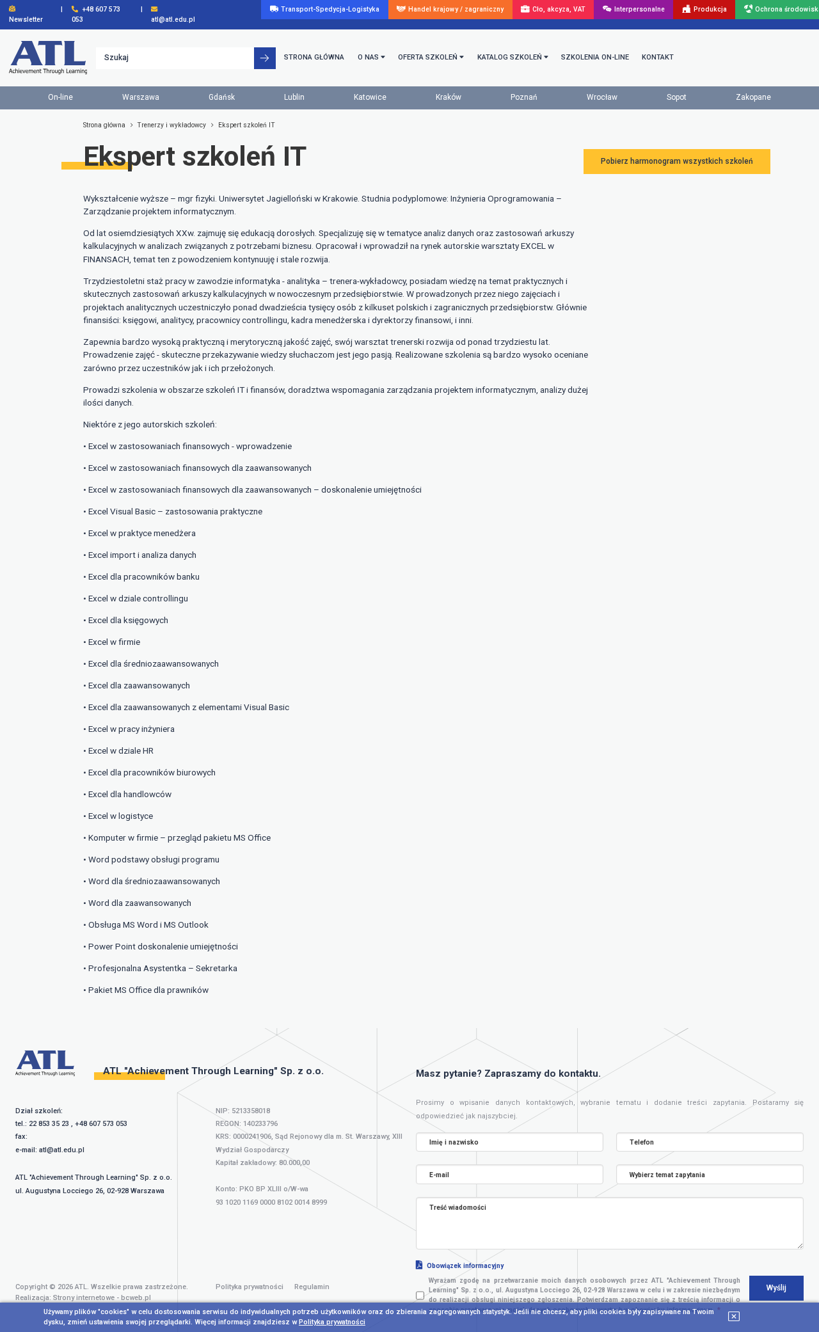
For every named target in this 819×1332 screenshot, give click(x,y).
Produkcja (710, 9)
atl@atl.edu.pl (61, 1150)
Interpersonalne (639, 9)
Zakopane (753, 97)
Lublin (294, 97)
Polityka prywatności (249, 1287)
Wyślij (776, 1287)
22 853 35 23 (49, 1124)
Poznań (524, 97)
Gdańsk (222, 97)
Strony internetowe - (102, 1298)
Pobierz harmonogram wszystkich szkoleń (677, 161)
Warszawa (140, 97)
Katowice (370, 97)
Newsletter (26, 19)
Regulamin (312, 1287)
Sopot (677, 97)
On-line (60, 97)
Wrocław (602, 97)
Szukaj (116, 57)
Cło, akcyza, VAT (558, 9)
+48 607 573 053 (101, 1124)
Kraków (448, 97)
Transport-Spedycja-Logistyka (330, 9)
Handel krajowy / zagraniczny (456, 9)
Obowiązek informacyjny (465, 1265)
